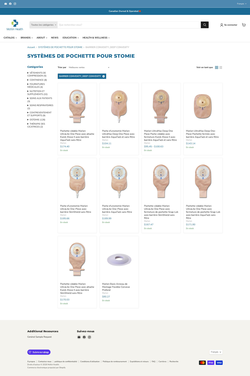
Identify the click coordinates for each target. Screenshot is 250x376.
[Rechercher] (205, 25)
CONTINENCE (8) (38, 79)
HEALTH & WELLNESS (95, 37)
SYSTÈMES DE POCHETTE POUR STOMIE (60, 47)
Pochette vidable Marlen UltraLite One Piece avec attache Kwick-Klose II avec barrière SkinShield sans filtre (77, 288)
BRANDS (26, 37)
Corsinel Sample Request (39, 336)
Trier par (62, 67)
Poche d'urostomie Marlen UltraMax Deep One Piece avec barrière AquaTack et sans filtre (118, 134)
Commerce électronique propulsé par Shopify (46, 367)
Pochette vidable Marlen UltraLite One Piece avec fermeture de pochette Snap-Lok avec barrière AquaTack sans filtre (203, 212)
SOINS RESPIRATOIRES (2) (40, 107)
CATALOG (9, 37)
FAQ (153, 361)
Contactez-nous (44, 361)
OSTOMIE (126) (37, 119)
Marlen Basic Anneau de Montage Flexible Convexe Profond (116, 287)
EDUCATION (70, 37)
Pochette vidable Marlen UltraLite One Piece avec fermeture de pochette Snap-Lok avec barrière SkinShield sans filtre (161, 212)
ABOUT (41, 37)
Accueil (31, 47)
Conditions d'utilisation (90, 361)
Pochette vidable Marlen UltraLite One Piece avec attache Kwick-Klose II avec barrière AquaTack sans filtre (77, 135)
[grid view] (217, 67)
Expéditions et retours (139, 361)
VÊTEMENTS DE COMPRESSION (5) (36, 74)
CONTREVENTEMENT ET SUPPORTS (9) (39, 114)
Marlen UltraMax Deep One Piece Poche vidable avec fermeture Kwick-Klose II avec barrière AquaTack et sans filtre (160, 135)
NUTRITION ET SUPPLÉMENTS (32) (37, 93)
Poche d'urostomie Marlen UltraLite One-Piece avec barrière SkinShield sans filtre (75, 209)
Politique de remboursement (115, 361)
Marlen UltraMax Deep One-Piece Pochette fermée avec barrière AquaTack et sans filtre (202, 134)
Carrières (162, 361)
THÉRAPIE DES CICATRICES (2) (36, 125)
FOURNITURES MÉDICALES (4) (36, 86)
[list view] (221, 67)
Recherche (174, 361)
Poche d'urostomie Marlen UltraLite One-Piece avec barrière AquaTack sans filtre (117, 209)
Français (240, 3)
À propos (31, 361)
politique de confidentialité (66, 361)
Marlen (63, 143)
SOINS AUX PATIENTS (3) (39, 100)
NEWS (54, 37)
